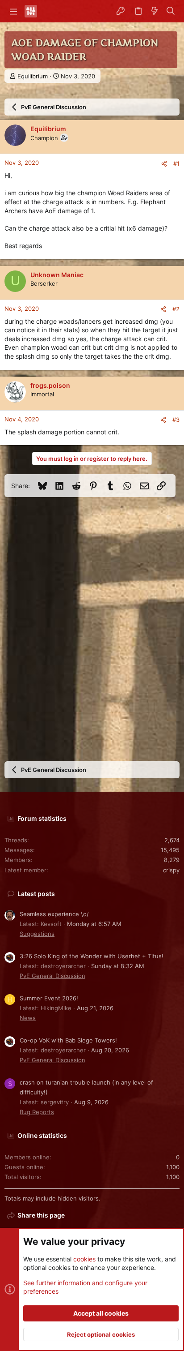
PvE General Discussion (52, 975)
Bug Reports (37, 1111)
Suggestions (37, 933)
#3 (176, 419)
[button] (13, 11)
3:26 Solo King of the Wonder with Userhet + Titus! (91, 956)
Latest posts (36, 893)
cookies (84, 1259)
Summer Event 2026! (49, 998)
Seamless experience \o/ (54, 914)
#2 (176, 309)
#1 (176, 163)
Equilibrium (32, 76)
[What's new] (154, 11)
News (28, 1017)
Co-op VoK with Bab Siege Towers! (68, 1040)
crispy (171, 870)
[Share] (164, 163)
